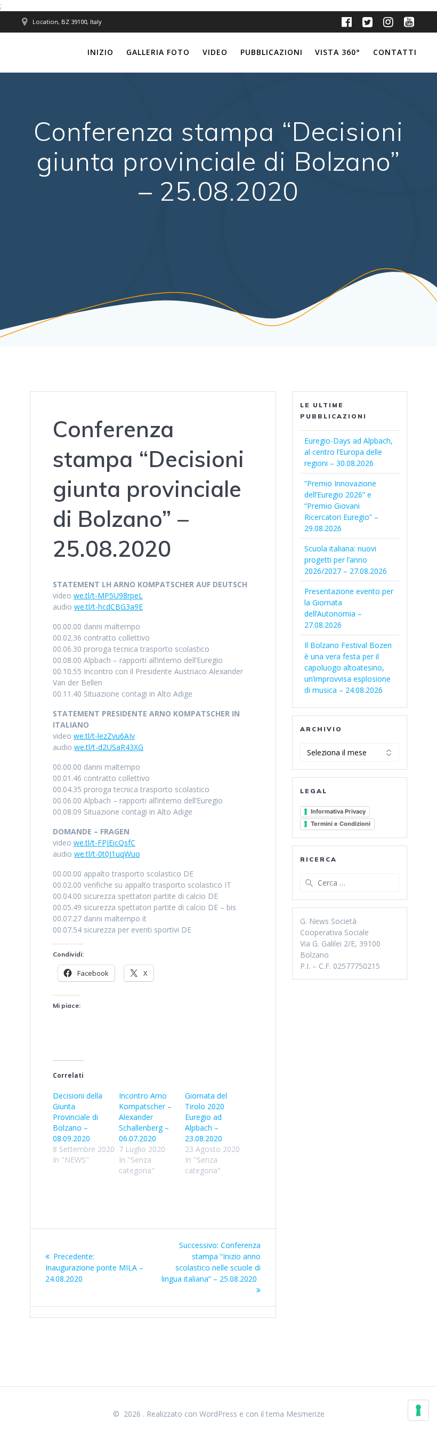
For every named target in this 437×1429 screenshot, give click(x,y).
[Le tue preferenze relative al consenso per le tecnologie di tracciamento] (418, 1410)
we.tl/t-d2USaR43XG (108, 747)
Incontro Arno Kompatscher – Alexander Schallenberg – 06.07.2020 (145, 1117)
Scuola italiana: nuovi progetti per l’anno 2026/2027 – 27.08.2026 (345, 559)
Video (215, 52)
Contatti (395, 52)
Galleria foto (158, 52)
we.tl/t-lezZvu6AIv (104, 736)
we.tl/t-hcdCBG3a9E (108, 607)
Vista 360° (337, 52)
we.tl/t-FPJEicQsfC (104, 843)
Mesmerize (305, 1414)
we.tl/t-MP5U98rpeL (108, 595)
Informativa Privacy (338, 811)
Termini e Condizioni (340, 823)
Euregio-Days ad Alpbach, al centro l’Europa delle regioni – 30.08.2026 (348, 452)
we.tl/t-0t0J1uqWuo (107, 854)
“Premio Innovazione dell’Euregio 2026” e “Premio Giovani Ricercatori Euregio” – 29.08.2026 (341, 505)
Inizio (100, 52)
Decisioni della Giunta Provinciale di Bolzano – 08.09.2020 (77, 1117)
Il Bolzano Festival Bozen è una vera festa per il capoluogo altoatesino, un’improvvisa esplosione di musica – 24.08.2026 (348, 667)
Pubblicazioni (271, 52)
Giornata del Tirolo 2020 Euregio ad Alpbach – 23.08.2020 (206, 1117)
